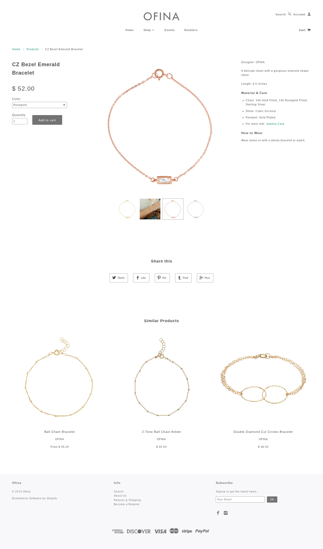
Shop (147, 30)
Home (129, 30)
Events (170, 30)
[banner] (162, 16)
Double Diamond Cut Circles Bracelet (263, 431)
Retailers (191, 30)
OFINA (59, 439)
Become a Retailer (127, 504)
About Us (120, 495)
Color (16, 99)
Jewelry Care (275, 123)
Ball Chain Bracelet (59, 431)
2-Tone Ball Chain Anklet (161, 431)
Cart (302, 30)
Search (281, 14)
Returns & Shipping (127, 500)
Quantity (18, 115)
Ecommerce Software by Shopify (34, 498)
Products (33, 49)
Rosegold (20, 104)
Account (299, 14)
